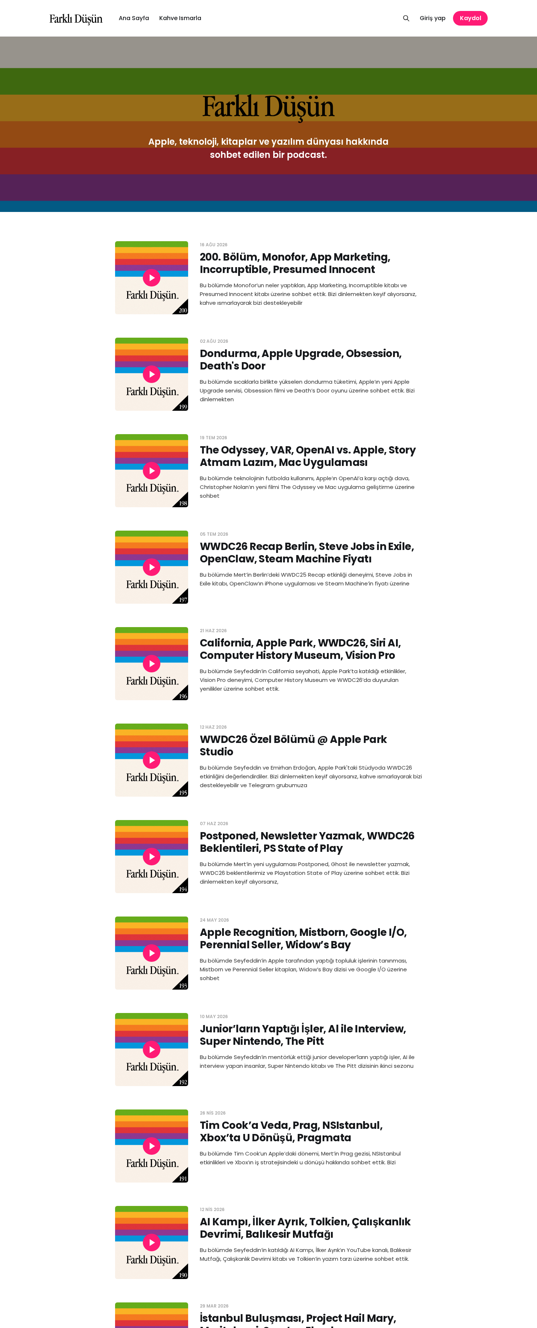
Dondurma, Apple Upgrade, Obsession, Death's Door (300, 359)
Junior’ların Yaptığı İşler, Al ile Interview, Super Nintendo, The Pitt (303, 1035)
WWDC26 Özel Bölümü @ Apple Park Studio (293, 745)
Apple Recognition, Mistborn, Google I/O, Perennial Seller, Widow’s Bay (303, 938)
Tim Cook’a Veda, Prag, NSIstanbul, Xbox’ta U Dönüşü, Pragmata (291, 1131)
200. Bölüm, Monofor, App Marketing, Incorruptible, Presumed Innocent (295, 263)
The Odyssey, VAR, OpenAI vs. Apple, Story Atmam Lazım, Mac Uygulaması (308, 456)
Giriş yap (433, 18)
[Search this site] (406, 18)
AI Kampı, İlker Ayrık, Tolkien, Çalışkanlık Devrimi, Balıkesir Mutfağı (305, 1228)
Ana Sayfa (134, 18)
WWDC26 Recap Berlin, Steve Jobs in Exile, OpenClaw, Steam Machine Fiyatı (307, 552)
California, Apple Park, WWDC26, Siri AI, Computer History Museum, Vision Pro (300, 649)
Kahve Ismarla (180, 18)
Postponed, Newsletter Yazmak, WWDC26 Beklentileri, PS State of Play (307, 842)
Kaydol (470, 18)
